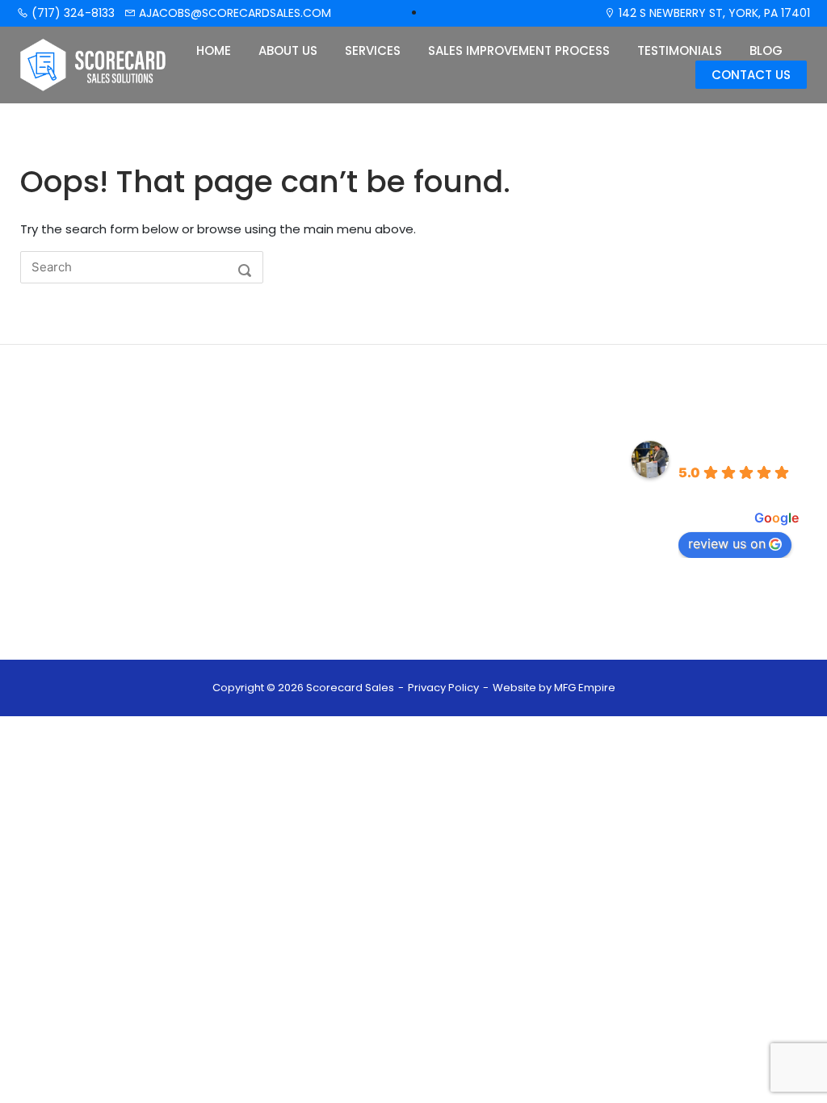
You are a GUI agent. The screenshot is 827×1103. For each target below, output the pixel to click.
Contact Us (751, 74)
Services (373, 50)
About (281, 476)
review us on (727, 543)
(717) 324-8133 (71, 13)
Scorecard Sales (736, 449)
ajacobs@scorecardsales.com (233, 13)
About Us (287, 50)
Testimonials (679, 50)
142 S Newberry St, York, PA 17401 (712, 13)
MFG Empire (584, 687)
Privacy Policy (443, 687)
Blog (766, 50)
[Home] (93, 64)
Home (213, 50)
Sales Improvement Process (519, 50)
